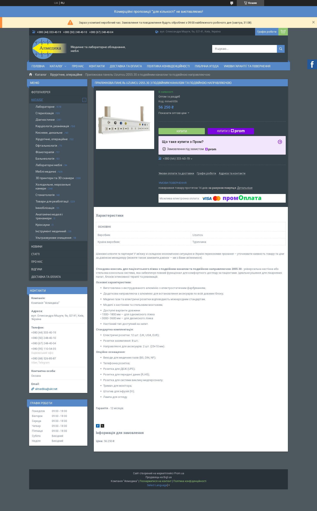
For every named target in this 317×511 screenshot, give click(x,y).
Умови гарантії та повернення (247, 66)
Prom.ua (179, 473)
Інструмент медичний (51, 231)
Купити (182, 131)
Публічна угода (207, 66)
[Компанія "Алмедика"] (49, 48)
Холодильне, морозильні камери (53, 186)
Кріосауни (43, 224)
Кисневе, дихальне (49, 132)
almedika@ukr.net (46, 389)
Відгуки (36, 269)
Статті (35, 254)
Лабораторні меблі (49, 165)
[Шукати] (281, 49)
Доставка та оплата (126, 66)
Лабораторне (45, 106)
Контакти (97, 66)
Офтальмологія (46, 145)
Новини (36, 246)
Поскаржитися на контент (155, 481)
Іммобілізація (45, 208)
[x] (102, 426)
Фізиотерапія (45, 152)
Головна (38, 66)
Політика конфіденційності (168, 66)
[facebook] (98, 426)
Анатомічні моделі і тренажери (49, 216)
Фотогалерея (40, 92)
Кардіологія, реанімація (52, 126)
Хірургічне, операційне (66, 74)
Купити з (223, 131)
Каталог (56, 66)
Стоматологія (45, 195)
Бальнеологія (45, 158)
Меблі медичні (46, 171)
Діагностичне (45, 119)
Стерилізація (45, 113)
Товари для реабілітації (52, 201)
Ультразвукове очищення (53, 237)
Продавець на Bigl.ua (159, 477)
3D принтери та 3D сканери (55, 178)
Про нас (78, 66)
